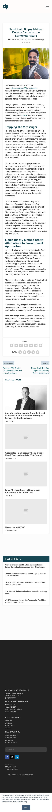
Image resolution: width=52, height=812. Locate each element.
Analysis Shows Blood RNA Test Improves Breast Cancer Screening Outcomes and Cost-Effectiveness (25, 566)
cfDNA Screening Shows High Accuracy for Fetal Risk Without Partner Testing (25, 601)
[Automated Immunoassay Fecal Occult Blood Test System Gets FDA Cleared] (26, 436)
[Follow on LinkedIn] (17, 757)
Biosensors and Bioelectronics (24, 88)
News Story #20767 (15, 527)
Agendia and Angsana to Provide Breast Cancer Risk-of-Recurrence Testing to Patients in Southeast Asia (25, 415)
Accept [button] (26, 807)
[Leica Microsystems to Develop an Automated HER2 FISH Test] (26, 474)
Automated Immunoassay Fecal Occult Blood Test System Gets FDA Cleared (24, 454)
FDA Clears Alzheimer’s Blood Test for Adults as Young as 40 (26, 592)
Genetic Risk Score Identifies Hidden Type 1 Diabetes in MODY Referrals (25, 575)
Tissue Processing (35, 39)
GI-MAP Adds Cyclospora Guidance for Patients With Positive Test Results (25, 584)
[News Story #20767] (26, 511)
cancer (24, 115)
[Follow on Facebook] (7, 757)
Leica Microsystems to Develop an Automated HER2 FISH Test (22, 491)
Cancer (23, 39)
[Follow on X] (12, 757)
